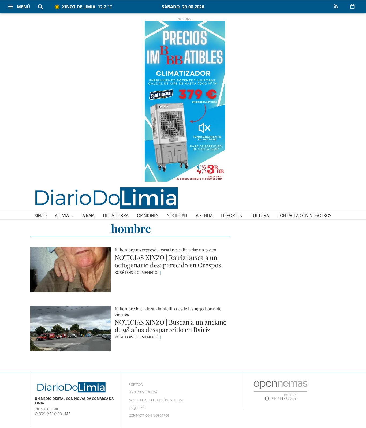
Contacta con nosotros (304, 215)
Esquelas (137, 407)
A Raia (88, 215)
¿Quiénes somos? (143, 392)
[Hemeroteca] (352, 6)
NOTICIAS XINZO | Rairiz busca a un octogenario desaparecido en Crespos (168, 261)
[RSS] (335, 6)
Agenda (204, 215)
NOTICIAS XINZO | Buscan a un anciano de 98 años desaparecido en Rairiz (170, 326)
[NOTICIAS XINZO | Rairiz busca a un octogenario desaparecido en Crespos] (70, 269)
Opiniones (148, 215)
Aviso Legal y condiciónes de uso (156, 400)
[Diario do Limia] (106, 197)
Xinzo (40, 215)
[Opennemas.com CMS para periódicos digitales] (280, 390)
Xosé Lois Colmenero (137, 272)
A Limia (62, 215)
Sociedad (177, 215)
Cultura (259, 215)
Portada (136, 384)
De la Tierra (115, 215)
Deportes (231, 215)
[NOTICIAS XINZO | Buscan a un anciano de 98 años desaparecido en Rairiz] (70, 328)
